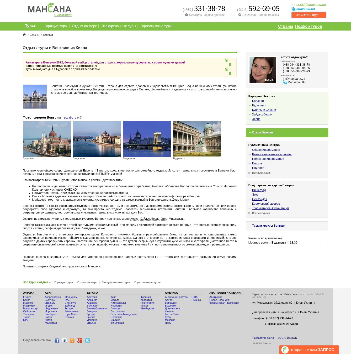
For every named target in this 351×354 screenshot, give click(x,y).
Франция (145, 297)
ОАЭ (67, 299)
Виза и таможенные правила (272, 154)
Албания (92, 299)
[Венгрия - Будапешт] (47, 156)
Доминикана (172, 308)
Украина (115, 319)
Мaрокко (28, 302)
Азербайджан (53, 297)
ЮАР (26, 319)
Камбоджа (51, 314)
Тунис (26, 317)
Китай (48, 319)
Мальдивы (71, 297)
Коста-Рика (172, 314)
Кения (26, 299)
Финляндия (117, 322)
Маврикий (29, 305)
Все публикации (261, 172)
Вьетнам (50, 299)
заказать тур (307, 15)
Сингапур (70, 302)
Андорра (92, 302)
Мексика (170, 319)
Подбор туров (308, 26)
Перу (168, 322)
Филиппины (72, 311)
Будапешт (259, 105)
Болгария (92, 305)
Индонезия (51, 308)
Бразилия (170, 305)
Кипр (113, 297)
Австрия (92, 297)
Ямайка (196, 299)
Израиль (50, 302)
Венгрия (92, 311)
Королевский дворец (266, 203)
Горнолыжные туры (156, 26)
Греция (91, 314)
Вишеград (259, 190)
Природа (258, 168)
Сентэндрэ (259, 199)
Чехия (144, 305)
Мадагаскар (30, 308)
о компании (63, 15)
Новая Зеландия (219, 299)
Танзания (28, 314)
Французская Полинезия (224, 302)
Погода (257, 163)
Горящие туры (56, 26)
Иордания (51, 311)
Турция (69, 308)
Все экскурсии (261, 213)
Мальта (115, 299)
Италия (91, 322)
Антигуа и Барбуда (176, 297)
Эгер (164, 218)
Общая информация (266, 149)
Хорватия (146, 299)
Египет (27, 297)
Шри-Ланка (71, 314)
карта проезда (269, 14)
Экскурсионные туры (118, 26)
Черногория (147, 302)
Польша (115, 308)
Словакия (116, 317)
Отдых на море (84, 26)
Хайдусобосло (150, 218)
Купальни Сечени (264, 110)
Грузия (91, 317)
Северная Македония (124, 314)
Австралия (215, 297)
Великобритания (97, 308)
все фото (70, 117)
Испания (92, 319)
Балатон (102, 170)
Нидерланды (118, 302)
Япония (69, 317)
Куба (168, 317)
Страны (285, 26)
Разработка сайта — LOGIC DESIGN (274, 337)
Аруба (168, 299)
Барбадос (171, 302)
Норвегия (116, 305)
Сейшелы (29, 311)
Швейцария (147, 308)
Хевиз (134, 218)
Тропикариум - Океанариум (270, 208)
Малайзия (51, 322)
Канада (169, 311)
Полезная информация (268, 159)
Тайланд (70, 305)
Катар (48, 317)
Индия (49, 305)
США (194, 297)
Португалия (118, 311)
